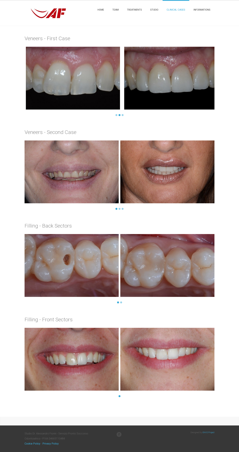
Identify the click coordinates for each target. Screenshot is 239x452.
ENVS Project (208, 432)
